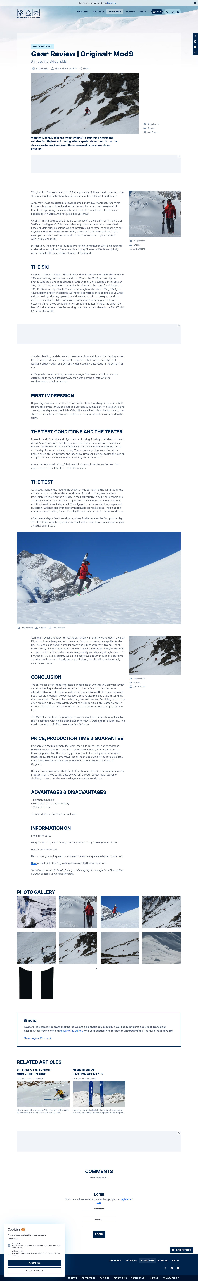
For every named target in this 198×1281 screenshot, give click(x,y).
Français (111, 2)
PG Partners (88, 1278)
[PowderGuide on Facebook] (195, 36)
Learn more (13, 1238)
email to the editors (71, 1030)
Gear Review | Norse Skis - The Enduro (34, 1072)
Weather (82, 11)
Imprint (154, 1278)
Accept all (34, 1263)
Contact (72, 1278)
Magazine (115, 11)
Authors (104, 1278)
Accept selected (34, 1270)
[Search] (172, 11)
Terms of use (138, 1278)
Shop (142, 11)
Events (130, 11)
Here (34, 863)
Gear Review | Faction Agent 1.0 (88, 1072)
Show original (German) (37, 1038)
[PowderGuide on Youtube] (195, 47)
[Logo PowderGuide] (28, 13)
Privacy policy (171, 1278)
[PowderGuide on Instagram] (195, 41)
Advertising (120, 1278)
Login (99, 1234)
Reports (98, 11)
